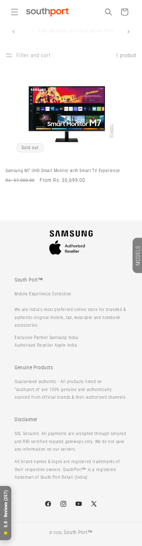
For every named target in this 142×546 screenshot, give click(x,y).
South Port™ (78, 532)
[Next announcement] (129, 32)
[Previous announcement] (13, 32)
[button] (15, 12)
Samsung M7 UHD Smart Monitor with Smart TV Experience (62, 170)
